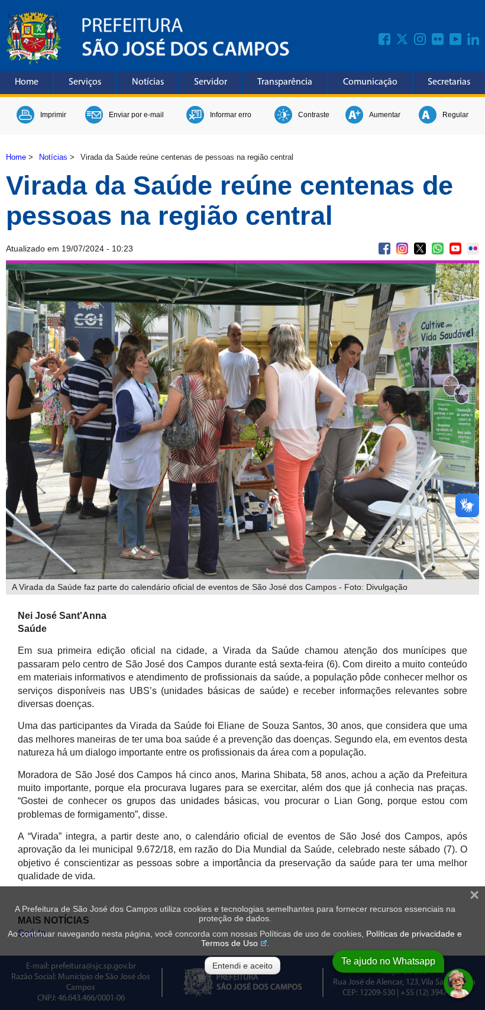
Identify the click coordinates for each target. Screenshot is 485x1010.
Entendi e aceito (242, 965)
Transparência (284, 82)
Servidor (210, 82)
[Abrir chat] (458, 983)
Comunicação (370, 82)
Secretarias (449, 82)
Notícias (148, 82)
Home (26, 82)
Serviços (85, 82)
